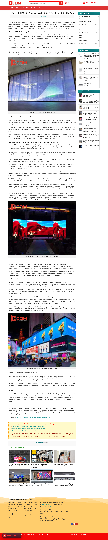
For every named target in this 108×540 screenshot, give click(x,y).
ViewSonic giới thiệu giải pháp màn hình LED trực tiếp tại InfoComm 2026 (90, 95)
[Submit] (61, 3)
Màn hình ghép (82, 18)
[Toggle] (98, 19)
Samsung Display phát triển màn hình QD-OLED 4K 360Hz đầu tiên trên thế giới (91, 136)
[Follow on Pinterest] (74, 524)
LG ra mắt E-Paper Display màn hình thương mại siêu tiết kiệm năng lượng (91, 107)
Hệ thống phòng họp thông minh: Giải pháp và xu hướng (91, 141)
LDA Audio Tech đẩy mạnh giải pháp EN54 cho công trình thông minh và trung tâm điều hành (91, 101)
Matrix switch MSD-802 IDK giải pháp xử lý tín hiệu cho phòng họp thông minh (90, 124)
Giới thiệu (19, 7)
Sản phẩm (25, 7)
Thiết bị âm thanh (83, 40)
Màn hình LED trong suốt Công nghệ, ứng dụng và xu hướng (90, 118)
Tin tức (32, 7)
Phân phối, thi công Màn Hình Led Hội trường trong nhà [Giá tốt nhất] (28, 428)
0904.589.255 (47, 506)
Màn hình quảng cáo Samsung (86, 29)
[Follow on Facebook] (72, 524)
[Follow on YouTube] (77, 524)
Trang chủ (11, 7)
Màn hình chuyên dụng (84, 16)
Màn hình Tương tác (84, 32)
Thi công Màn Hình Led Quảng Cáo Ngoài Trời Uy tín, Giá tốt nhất (28, 426)
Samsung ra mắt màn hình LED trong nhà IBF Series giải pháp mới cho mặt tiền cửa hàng (90, 130)
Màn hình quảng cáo (83, 27)
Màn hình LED (82, 24)
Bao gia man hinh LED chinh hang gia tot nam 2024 (24, 430)
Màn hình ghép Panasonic (85, 21)
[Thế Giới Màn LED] (17, 3)
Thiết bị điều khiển (83, 43)
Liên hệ (38, 7)
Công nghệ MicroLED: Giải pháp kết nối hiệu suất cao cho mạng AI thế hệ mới (91, 147)
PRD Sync (81, 38)
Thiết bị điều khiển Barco (84, 46)
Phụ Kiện (81, 35)
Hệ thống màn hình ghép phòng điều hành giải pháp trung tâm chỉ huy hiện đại (90, 113)
